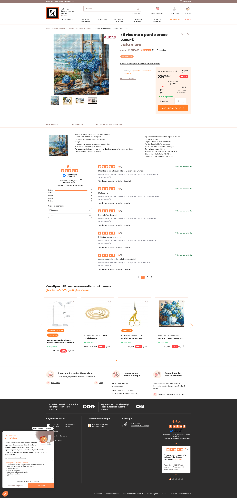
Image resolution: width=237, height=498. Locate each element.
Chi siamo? (97, 493)
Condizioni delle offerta (133, 493)
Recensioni (77, 124)
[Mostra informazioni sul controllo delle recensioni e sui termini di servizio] (191, 435)
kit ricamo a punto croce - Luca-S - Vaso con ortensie (170, 337)
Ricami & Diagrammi (59, 28)
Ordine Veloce (136, 13)
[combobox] (112, 8)
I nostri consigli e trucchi (171, 394)
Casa (48, 28)
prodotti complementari (109, 124)
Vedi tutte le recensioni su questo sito (70, 185)
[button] (174, 10)
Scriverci (187, 1)
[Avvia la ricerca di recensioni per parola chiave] (90, 215)
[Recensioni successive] (176, 475)
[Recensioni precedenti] (138, 277)
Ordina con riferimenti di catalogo (140, 424)
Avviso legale (152, 493)
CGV (164, 493)
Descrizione (52, 124)
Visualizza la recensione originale (110, 181)
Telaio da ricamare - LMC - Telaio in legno (96, 337)
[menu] (118, 22)
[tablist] (55, 418)
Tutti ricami (73, 28)
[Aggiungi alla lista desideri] (72, 302)
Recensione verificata (184, 166)
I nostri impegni (112, 493)
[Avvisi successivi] (152, 277)
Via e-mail (55, 382)
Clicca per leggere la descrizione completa (140, 64)
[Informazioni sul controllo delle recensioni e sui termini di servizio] (81, 180)
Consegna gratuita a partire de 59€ (60, 1)
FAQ (101, 382)
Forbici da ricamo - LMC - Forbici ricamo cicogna (132, 337)
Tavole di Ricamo (85, 28)
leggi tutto (178, 459)
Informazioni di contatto (181, 493)
